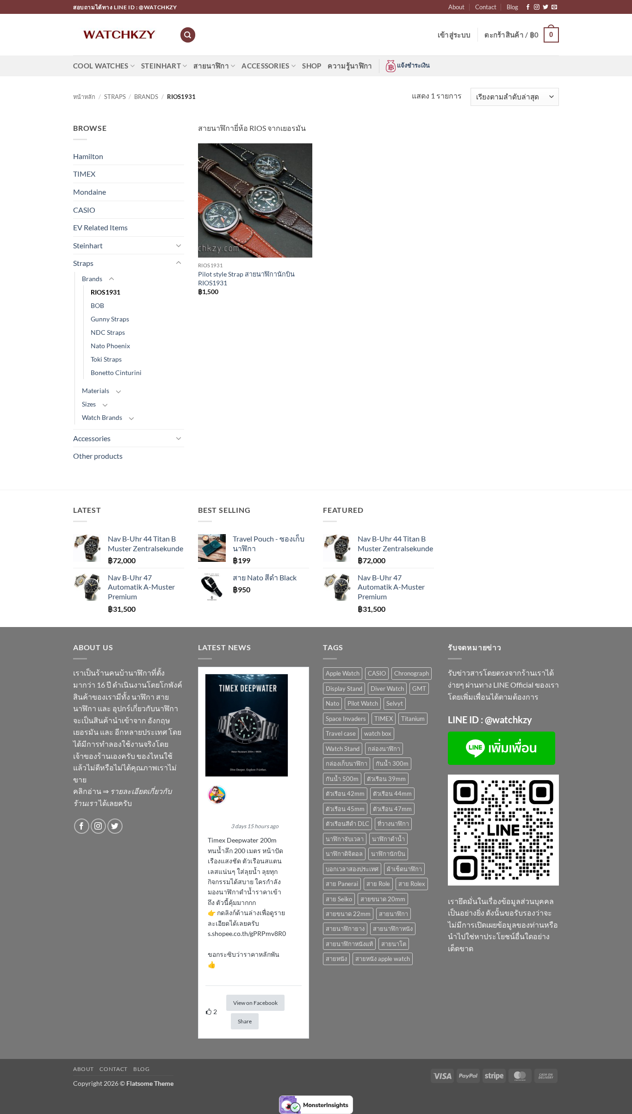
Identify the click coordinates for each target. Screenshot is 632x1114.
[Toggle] (178, 245)
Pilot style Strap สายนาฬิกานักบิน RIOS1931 (246, 278)
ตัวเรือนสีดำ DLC (347, 823)
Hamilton (88, 156)
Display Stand (344, 688)
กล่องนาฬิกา (384, 748)
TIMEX (84, 173)
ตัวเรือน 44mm (392, 793)
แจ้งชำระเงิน (413, 65)
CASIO (84, 209)
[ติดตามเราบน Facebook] (528, 7)
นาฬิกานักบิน (388, 853)
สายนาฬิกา (211, 66)
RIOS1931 (105, 292)
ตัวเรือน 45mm (345, 808)
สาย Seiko (339, 899)
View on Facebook (255, 1002)
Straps (115, 96)
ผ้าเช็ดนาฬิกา (404, 869)
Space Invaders (346, 718)
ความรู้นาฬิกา (350, 66)
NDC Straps (108, 332)
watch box (377, 733)
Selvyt (394, 703)
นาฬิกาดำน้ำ (388, 839)
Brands (146, 96)
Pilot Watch (362, 703)
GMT (419, 688)
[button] (454, 35)
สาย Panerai (342, 883)
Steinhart (161, 66)
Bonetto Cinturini (116, 372)
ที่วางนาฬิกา (393, 823)
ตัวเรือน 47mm (392, 808)
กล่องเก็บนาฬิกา (346, 763)
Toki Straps (106, 359)
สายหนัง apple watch (382, 958)
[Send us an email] (554, 7)
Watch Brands (102, 417)
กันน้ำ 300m (392, 763)
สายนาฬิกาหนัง (393, 928)
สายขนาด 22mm (348, 913)
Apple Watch (342, 673)
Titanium (413, 718)
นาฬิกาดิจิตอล (344, 853)
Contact (485, 7)
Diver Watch (387, 688)
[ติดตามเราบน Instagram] (536, 7)
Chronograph (411, 673)
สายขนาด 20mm (382, 899)
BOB (97, 305)
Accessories (265, 66)
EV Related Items (100, 227)
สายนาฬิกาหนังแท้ (349, 944)
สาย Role (378, 883)
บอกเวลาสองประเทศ (352, 869)
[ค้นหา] (187, 35)
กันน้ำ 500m (342, 778)
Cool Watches (101, 66)
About (456, 7)
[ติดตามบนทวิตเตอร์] (545, 7)
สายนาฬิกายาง (345, 928)
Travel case (341, 733)
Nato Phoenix (110, 346)
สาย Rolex (411, 883)
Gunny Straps (110, 319)
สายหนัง (336, 958)
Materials (95, 390)
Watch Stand (342, 748)
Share (245, 1021)
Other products (98, 455)
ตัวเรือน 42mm (345, 793)
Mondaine (89, 191)
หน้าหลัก (84, 96)
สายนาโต (393, 944)
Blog (512, 7)
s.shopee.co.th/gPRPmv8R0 (247, 933)
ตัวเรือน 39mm (386, 778)
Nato (332, 703)
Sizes (89, 404)
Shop (311, 66)
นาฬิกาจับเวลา (345, 839)
